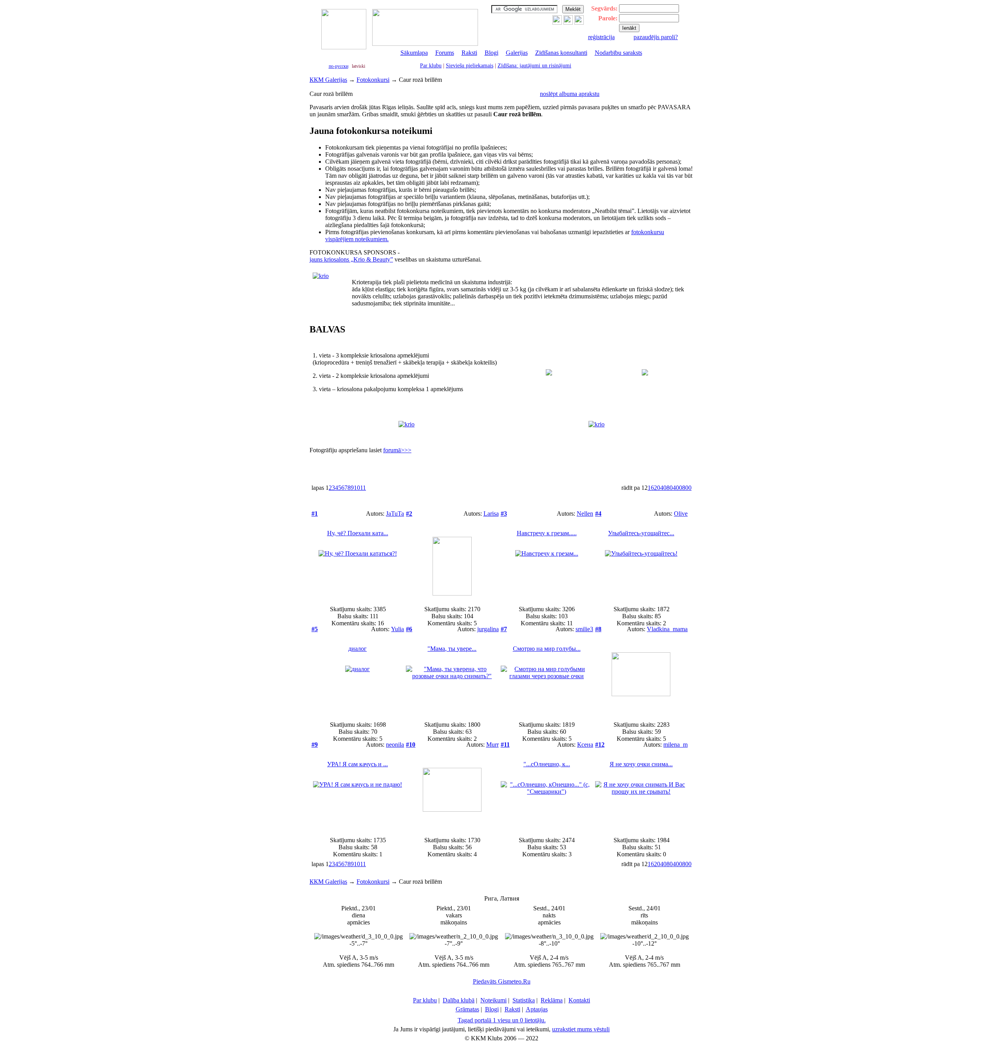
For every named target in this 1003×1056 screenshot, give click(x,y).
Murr (492, 744)
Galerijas (517, 52)
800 (687, 487)
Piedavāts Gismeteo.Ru (501, 981)
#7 (504, 629)
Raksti (469, 52)
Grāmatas (467, 1009)
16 (651, 487)
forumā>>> (397, 450)
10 (357, 487)
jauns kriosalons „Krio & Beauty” (351, 259)
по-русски (338, 66)
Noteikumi (493, 1000)
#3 (504, 513)
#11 (505, 744)
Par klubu (431, 66)
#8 (598, 629)
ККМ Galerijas (328, 79)
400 (677, 487)
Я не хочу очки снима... (641, 764)
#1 (314, 513)
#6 (409, 629)
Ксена (585, 744)
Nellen (585, 513)
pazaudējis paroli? (656, 37)
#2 (409, 513)
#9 (314, 744)
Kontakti (579, 1000)
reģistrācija (601, 37)
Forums (444, 52)
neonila (395, 744)
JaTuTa (395, 513)
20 (657, 487)
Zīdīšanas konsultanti (561, 52)
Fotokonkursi (373, 79)
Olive (681, 513)
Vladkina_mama (667, 629)
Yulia (397, 629)
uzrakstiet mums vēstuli (581, 1029)
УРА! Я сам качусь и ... (357, 764)
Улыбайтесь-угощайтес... (641, 533)
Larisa (491, 513)
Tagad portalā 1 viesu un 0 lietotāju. (502, 1020)
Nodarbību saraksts (618, 52)
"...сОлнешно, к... (546, 764)
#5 (314, 629)
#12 (600, 744)
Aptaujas (537, 1009)
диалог (357, 648)
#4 (598, 513)
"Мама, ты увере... (451, 648)
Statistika (523, 1000)
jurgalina (488, 629)
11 (363, 487)
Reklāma (552, 1000)
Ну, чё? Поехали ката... (357, 533)
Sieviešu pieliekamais (469, 66)
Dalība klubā (458, 1000)
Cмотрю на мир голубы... (547, 648)
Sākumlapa (414, 52)
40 (663, 487)
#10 (410, 744)
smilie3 (584, 629)
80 (669, 487)
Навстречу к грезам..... (547, 533)
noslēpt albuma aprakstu (569, 93)
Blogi (491, 52)
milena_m (675, 744)
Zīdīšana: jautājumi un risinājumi (534, 66)
